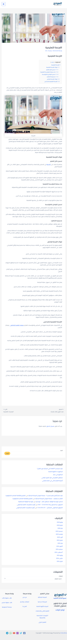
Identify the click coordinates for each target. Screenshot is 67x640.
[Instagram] (17, 633)
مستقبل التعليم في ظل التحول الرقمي (52, 477)
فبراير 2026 (60, 525)
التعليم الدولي (42, 622)
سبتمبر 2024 (59, 549)
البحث (61, 450)
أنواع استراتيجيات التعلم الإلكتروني (26, 504)
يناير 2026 (60, 528)
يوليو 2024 (60, 555)
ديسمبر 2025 (59, 531)
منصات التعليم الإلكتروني (17, 325)
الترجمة (49, 164)
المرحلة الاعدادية (42, 602)
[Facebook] (24, 633)
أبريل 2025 (60, 537)
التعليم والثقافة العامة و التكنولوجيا (15, 495)
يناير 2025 (60, 543)
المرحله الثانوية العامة (42, 606)
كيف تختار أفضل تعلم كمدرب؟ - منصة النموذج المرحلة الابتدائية (45, 495)
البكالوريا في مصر (58, 474)
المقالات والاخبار (24, 602)
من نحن (25, 597)
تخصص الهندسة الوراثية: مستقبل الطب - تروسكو (49, 501)
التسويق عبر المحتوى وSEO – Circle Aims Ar (50, 504)
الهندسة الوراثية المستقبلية (25, 501)
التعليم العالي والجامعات (42, 611)
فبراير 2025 (60, 540)
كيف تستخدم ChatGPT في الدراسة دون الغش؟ (50, 468)
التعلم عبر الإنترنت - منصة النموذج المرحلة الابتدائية (49, 498)
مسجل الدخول (50, 426)
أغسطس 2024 (58, 552)
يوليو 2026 (60, 522)
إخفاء (52, 62)
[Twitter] (21, 633)
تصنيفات (61, 576)
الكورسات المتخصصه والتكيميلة (42, 616)
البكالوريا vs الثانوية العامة (55, 471)
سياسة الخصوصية (7, 607)
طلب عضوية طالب (7, 598)
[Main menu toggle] (3, 4)
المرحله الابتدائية (42, 597)
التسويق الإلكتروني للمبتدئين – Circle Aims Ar (50, 507)
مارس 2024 (59, 558)
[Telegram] (7, 633)
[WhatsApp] (10, 633)
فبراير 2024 (60, 561)
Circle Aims (63, 633)
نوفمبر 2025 (59, 534)
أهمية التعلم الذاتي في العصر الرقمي (52, 480)
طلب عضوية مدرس (7, 602)
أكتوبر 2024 (59, 546)
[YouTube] (14, 633)
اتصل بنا (25, 606)
